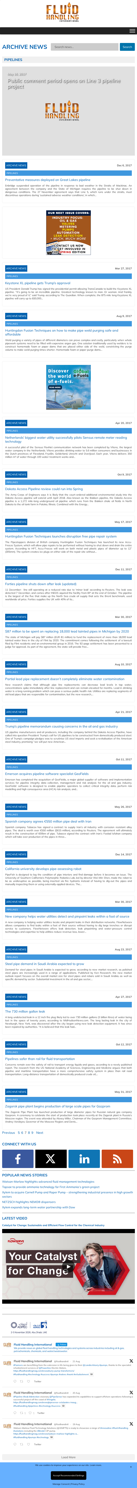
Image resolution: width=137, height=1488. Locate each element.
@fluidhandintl (61, 1361)
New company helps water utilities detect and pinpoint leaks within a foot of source (67, 916)
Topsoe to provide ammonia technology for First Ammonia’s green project (51, 1187)
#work (70, 1374)
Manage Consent (61, 1484)
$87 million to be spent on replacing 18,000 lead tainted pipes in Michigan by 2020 (67, 631)
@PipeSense (55, 1396)
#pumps (103, 1365)
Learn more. (96, 1465)
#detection (34, 1396)
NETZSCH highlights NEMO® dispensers (29, 1202)
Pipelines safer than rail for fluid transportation (40, 1059)
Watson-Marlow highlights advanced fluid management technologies (48, 1181)
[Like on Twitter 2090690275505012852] (29, 1381)
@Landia (87, 1365)
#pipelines (33, 1405)
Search (127, 47)
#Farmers (18, 1365)
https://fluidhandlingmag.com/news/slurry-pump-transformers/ (43, 1370)
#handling (123, 1428)
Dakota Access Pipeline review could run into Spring (44, 489)
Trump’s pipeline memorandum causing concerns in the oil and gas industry (61, 726)
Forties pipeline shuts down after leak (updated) (41, 584)
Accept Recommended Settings (68, 1475)
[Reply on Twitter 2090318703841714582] (15, 1413)
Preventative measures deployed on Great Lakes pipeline (47, 180)
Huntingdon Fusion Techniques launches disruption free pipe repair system (61, 536)
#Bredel (41, 1431)
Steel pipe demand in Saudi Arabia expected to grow (44, 964)
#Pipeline (18, 1396)
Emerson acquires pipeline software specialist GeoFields (47, 774)
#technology (34, 1374)
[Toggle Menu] (132, 30)
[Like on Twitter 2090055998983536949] (29, 1444)
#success (45, 1374)
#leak (26, 1396)
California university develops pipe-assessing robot (43, 869)
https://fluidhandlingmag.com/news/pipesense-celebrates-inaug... (45, 1402)
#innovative (106, 1428)
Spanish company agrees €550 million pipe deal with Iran (48, 821)
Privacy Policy (78, 1484)
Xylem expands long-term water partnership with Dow (38, 1207)
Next (39, 1133)
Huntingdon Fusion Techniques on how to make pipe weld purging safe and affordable (61, 332)
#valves (62, 1374)
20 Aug (76, 1393)
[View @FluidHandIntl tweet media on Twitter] (91, 1374)
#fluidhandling (20, 1374)
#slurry (95, 1365)
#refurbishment (81, 1374)
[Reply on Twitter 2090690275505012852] (15, 1381)
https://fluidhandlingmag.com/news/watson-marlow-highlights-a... (45, 1433)
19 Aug (76, 1424)
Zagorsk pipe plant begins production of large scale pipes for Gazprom (57, 1106)
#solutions (18, 1431)
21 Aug (76, 1361)
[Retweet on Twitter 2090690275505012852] (22, 1381)
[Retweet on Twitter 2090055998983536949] (22, 1444)
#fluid (115, 1428)
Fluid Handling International (33, 1361)
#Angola (51, 1399)
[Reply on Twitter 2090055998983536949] (15, 1444)
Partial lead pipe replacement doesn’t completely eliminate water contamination (65, 679)
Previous (8, 1133)
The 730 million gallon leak (25, 1011)
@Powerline (45, 1368)
